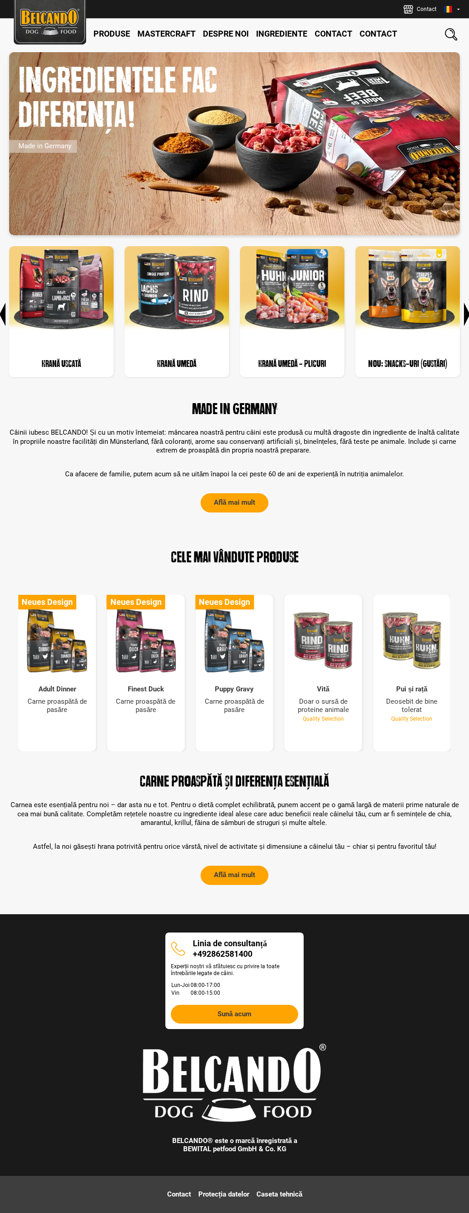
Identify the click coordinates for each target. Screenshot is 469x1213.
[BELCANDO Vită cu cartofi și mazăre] (323, 640)
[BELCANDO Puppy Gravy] (234, 640)
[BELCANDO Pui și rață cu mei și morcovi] (411, 640)
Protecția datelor (223, 1194)
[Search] (451, 34)
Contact (179, 1194)
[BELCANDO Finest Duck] (146, 640)
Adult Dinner (57, 689)
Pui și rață (411, 689)
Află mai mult (234, 502)
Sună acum (234, 1014)
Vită (323, 689)
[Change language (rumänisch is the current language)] (452, 9)
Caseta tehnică (279, 1194)
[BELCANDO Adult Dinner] (57, 640)
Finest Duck (146, 689)
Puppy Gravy (234, 689)
